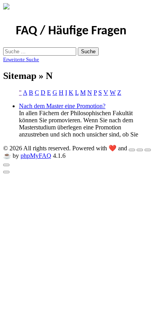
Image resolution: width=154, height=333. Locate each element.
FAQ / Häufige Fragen (71, 31)
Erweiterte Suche (21, 59)
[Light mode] (132, 150)
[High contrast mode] (148, 150)
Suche (88, 51)
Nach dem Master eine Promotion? (62, 106)
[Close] (6, 165)
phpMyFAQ (36, 155)
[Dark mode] (140, 150)
